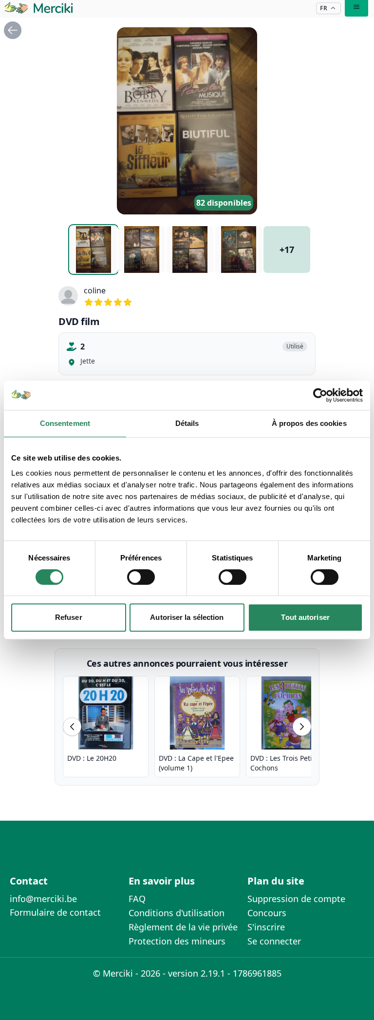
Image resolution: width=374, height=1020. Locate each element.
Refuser (68, 617)
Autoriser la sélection (187, 617)
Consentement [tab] (65, 423)
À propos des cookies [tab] (309, 423)
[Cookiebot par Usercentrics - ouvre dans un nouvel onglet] (320, 395)
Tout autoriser (305, 617)
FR (323, 8)
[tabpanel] (187, 120)
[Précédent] (72, 726)
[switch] (141, 577)
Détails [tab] (187, 423)
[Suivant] (302, 726)
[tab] (93, 249)
